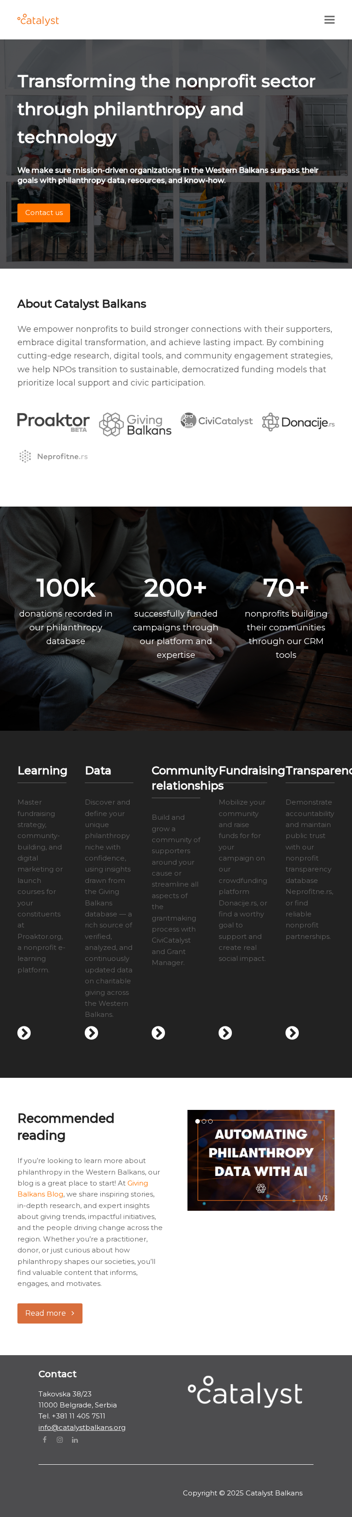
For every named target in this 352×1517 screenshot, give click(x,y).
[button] (329, 19)
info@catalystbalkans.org (82, 1427)
